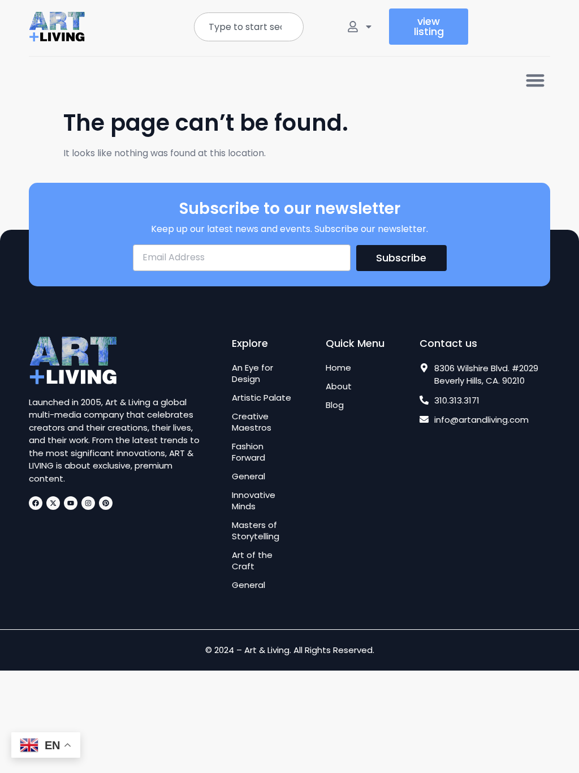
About (339, 386)
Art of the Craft (252, 560)
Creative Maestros (251, 422)
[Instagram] (88, 503)
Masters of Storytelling (255, 530)
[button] (535, 80)
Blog (335, 405)
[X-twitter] (53, 503)
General (248, 476)
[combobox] (249, 26)
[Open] (368, 26)
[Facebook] (35, 503)
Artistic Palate (261, 397)
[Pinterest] (106, 503)
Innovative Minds (253, 500)
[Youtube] (70, 503)
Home (338, 367)
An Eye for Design (252, 373)
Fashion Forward (248, 452)
